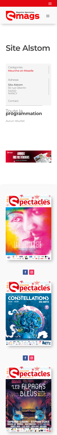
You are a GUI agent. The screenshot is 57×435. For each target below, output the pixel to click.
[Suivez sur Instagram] (31, 272)
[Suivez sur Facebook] (25, 272)
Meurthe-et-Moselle (21, 70)
